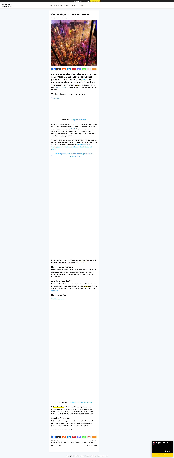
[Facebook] (53, 69)
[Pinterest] (74, 69)
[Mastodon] (79, 69)
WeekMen (7, 4)
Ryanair (82, 147)
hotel (64, 87)
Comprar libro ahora (162, 454)
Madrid (72, 129)
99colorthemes (104, 456)
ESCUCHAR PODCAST (95, 1)
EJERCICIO (67, 5)
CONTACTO (82, 5)
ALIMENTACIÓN (58, 5)
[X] (58, 69)
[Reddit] (64, 69)
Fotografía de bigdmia (78, 120)
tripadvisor (54, 290)
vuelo (58, 87)
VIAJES (66, 18)
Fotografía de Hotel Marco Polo (81, 402)
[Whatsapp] (84, 69)
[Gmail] (89, 69)
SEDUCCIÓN (49, 5)
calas (84, 79)
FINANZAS (74, 5)
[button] (171, 5)
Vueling (87, 147)
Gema (54, 18)
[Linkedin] (69, 69)
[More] (94, 69)
